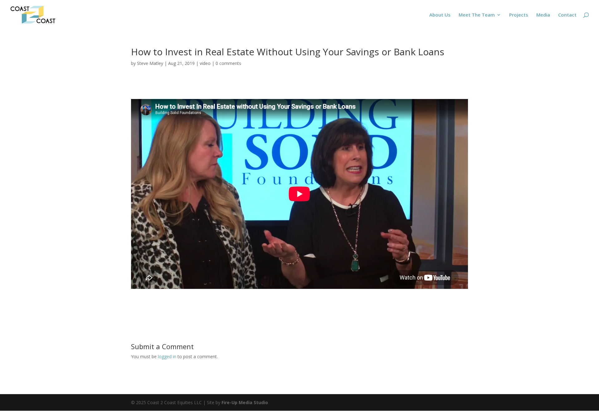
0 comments (228, 63)
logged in (167, 356)
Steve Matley (150, 63)
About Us (439, 15)
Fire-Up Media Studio (245, 402)
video (205, 63)
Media (543, 15)
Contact (567, 15)
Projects (518, 15)
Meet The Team (477, 15)
